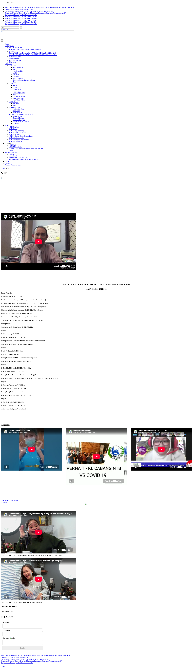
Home (7, 44)
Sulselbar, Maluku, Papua (21, 121)
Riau (14, 69)
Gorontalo (16, 123)
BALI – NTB (13, 102)
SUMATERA (13, 65)
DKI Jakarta (17, 89)
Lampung (16, 76)
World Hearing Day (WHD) (18, 158)
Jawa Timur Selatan (19, 100)
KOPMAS (12, 145)
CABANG (8, 64)
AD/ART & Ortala (15, 56)
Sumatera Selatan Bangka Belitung (24, 80)
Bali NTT (16, 103)
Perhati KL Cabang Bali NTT (11, 500)
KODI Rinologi (14, 127)
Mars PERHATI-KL (15, 60)
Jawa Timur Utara (18, 98)
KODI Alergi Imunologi (16, 130)
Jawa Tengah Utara (19, 93)
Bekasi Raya (17, 87)
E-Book (7, 163)
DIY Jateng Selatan (19, 96)
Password (6, 630)
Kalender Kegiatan (11, 152)
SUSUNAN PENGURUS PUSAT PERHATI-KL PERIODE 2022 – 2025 (33, 55)
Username (6, 622)
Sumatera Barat (18, 78)
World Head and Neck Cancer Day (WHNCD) (24, 159)
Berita (7, 161)
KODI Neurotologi (15, 134)
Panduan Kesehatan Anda (13, 165)
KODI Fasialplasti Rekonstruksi (19, 139)
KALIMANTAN (14, 107)
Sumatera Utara (18, 67)
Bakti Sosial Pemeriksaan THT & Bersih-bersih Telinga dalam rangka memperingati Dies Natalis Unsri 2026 (39, 7)
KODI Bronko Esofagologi (17, 132)
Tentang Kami (9, 46)
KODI (7, 125)
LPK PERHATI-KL (15, 147)
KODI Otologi (13, 129)
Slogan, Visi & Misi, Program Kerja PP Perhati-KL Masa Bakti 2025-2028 (32, 53)
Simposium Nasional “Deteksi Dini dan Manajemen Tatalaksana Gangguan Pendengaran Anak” (35, 13)
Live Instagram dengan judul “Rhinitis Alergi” (19, 9)
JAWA (11, 84)
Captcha (6, 638)
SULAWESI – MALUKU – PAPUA (21, 114)
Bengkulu (16, 75)
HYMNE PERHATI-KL (17, 58)
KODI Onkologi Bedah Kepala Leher (21, 136)
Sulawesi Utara (18, 116)
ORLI (11, 150)
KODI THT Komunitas (16, 138)
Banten (15, 85)
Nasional (11, 154)
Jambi (15, 73)
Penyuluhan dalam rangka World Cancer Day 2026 (21, 15)
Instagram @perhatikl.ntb (18, 409)
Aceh (14, 82)
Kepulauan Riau (18, 71)
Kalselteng (16, 111)
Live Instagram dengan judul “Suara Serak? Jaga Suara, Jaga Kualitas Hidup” (29, 11)
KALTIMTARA (18, 112)
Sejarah (11, 51)
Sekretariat (12, 62)
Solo (14, 94)
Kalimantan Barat (18, 109)
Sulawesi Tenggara (19, 120)
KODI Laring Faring (15, 141)
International (13, 156)
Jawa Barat (16, 91)
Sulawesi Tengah (18, 118)
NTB (14, 105)
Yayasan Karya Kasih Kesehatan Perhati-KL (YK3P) (26, 149)
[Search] (21, 27)
